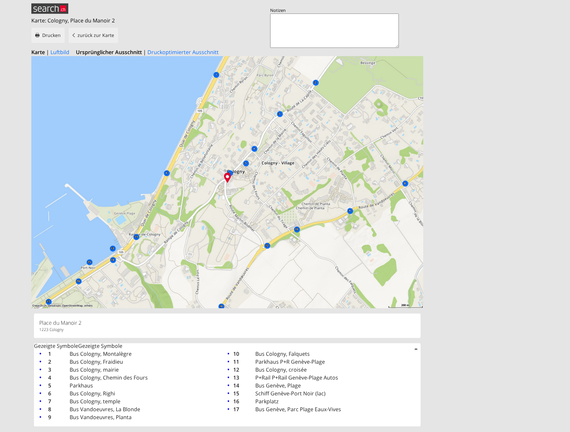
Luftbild (59, 52)
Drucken (51, 35)
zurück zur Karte (96, 35)
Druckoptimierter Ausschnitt (183, 52)
